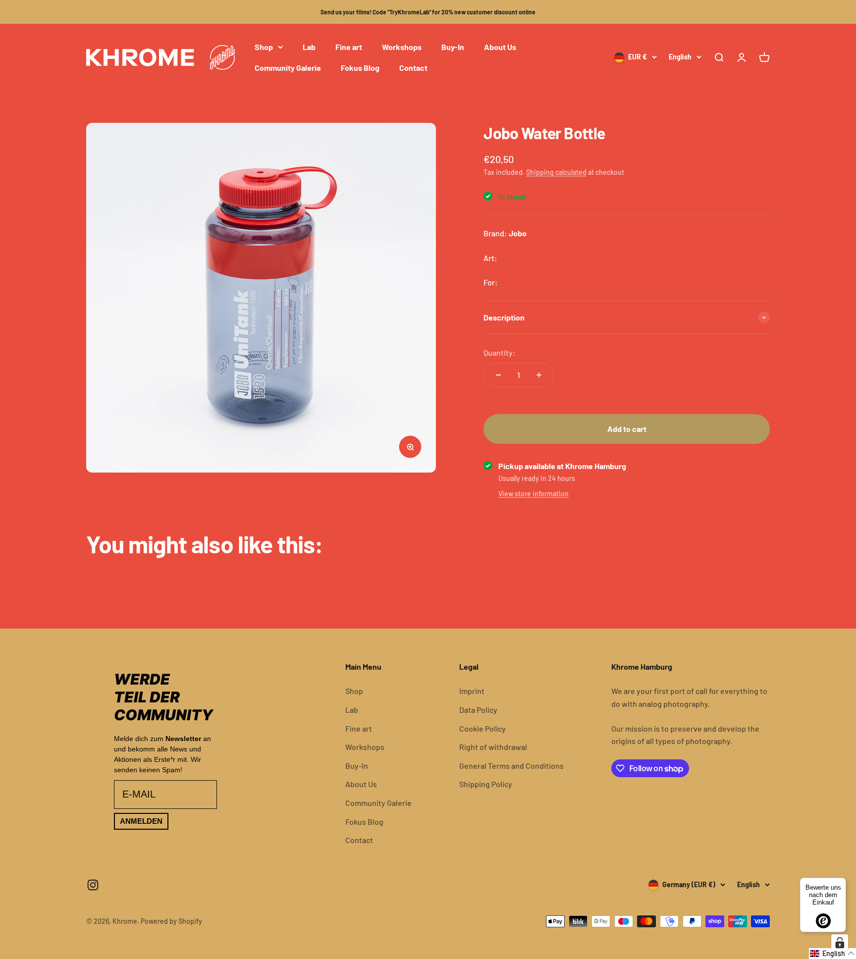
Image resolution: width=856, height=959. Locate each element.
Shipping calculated (556, 172)
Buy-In (452, 47)
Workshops (402, 47)
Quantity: (499, 352)
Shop (264, 47)
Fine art (348, 47)
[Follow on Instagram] (93, 885)
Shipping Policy (485, 784)
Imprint (471, 690)
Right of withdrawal (493, 746)
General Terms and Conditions (511, 765)
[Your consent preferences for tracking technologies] (839, 942)
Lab (309, 47)
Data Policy (478, 709)
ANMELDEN (141, 821)
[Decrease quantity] (498, 375)
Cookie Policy (482, 728)
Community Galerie (288, 67)
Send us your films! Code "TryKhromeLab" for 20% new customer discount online (428, 11)
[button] (832, 953)
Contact (413, 67)
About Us (500, 47)
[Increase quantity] (539, 375)
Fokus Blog (360, 67)
